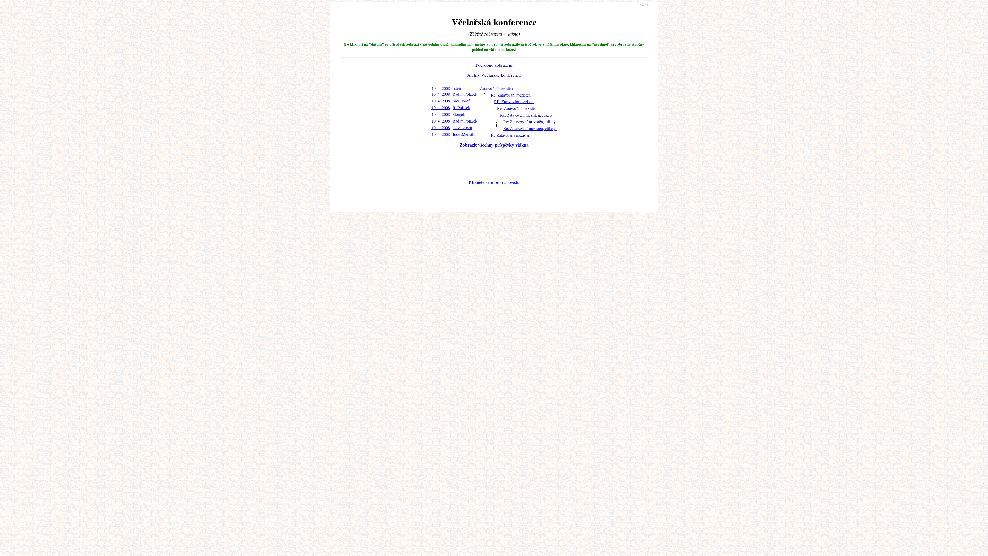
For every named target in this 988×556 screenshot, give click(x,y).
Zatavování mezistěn (496, 88)
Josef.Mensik (463, 134)
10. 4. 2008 (440, 88)
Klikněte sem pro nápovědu (494, 182)
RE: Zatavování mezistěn (514, 101)
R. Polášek (461, 107)
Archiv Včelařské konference (494, 75)
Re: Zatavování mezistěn (511, 95)
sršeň (457, 88)
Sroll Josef (461, 100)
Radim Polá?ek (465, 94)
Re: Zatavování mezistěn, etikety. (526, 115)
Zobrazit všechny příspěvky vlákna (494, 145)
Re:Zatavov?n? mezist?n (510, 135)
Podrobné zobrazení (494, 65)
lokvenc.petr (462, 127)
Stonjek (459, 114)
